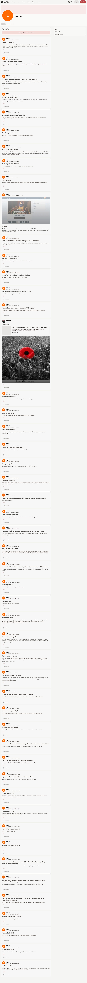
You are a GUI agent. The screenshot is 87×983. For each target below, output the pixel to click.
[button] (70, 1)
